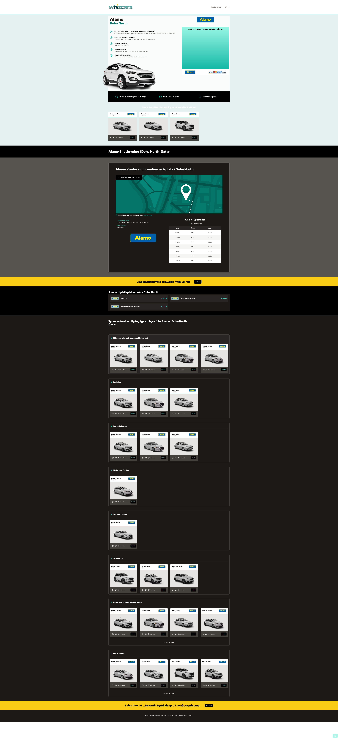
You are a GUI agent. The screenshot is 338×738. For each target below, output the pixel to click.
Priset (132, 137)
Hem (146, 715)
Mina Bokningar (216, 7)
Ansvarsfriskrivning (167, 715)
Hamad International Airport (130, 306)
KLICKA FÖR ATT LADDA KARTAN (129, 177)
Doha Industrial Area (188, 298)
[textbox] (205, 38)
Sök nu (197, 282)
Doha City (124, 298)
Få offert (209, 705)
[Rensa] (222, 38)
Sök (205, 61)
